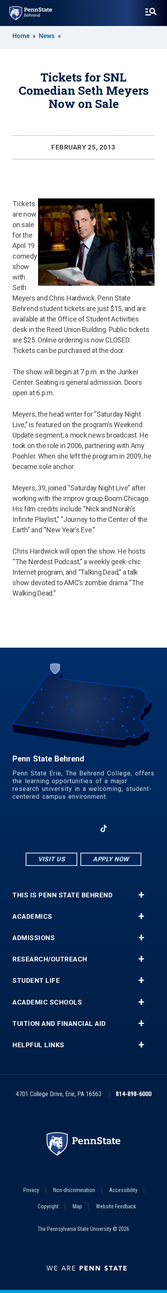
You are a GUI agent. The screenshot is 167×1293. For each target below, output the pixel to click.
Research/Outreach (49, 959)
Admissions (33, 938)
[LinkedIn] (83, 828)
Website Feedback (116, 1206)
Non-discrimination (74, 1190)
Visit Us (51, 859)
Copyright (48, 1206)
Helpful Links (38, 1045)
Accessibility (123, 1190)
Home (21, 36)
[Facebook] (43, 828)
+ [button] (141, 895)
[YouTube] (123, 828)
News (47, 36)
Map (77, 1206)
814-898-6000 (133, 1094)
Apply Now (111, 859)
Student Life (36, 980)
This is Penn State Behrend (62, 895)
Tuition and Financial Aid (59, 1023)
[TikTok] (104, 828)
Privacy (31, 1190)
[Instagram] (63, 828)
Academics (32, 916)
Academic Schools (47, 1002)
